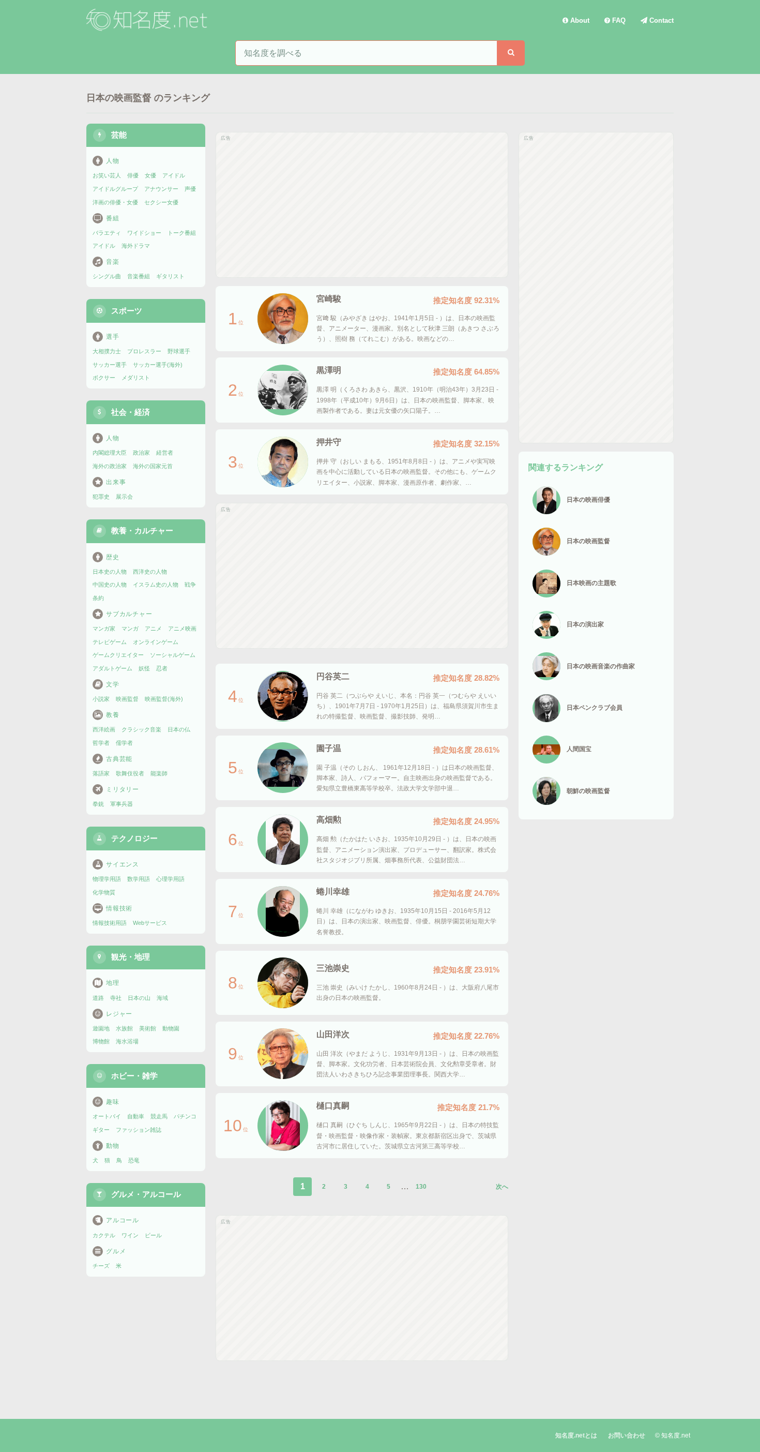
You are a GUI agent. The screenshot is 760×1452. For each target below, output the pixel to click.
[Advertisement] (362, 204)
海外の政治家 (110, 466)
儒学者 (124, 743)
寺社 (115, 998)
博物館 (101, 1041)
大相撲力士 (107, 351)
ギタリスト (170, 276)
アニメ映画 (182, 628)
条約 (98, 598)
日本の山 (139, 998)
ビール (153, 1235)
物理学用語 (107, 879)
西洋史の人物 (150, 571)
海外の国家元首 (153, 466)
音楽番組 (138, 276)
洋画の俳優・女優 (115, 202)
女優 (150, 175)
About (578, 20)
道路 (98, 998)
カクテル (104, 1235)
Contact (660, 20)
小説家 (101, 699)
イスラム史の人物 (155, 584)
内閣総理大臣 (110, 453)
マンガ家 (104, 628)
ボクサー (104, 378)
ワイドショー (144, 233)
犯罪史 (101, 496)
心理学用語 (170, 879)
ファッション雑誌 (138, 1130)
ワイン (130, 1235)
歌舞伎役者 (130, 773)
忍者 (162, 668)
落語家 (101, 773)
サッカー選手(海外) (158, 365)
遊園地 (101, 1028)
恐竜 (134, 1160)
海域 (162, 998)
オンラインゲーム (155, 642)
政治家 (141, 453)
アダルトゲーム (112, 668)
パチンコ (185, 1116)
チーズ (101, 1266)
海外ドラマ (135, 246)
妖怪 (144, 668)
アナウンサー (161, 189)
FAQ (618, 20)
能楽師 (159, 773)
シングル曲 (107, 276)
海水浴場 (127, 1041)
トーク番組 (182, 233)
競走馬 (159, 1116)
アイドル (173, 175)
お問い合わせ (626, 1435)
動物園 (170, 1028)
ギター (101, 1130)
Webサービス (150, 923)
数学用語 (138, 879)
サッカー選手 (110, 365)
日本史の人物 (110, 571)
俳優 (133, 175)
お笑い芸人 (107, 175)
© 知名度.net (672, 1435)
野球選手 (179, 351)
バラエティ (107, 233)
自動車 (135, 1116)
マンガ (130, 628)
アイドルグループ (115, 189)
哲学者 (101, 743)
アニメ (153, 628)
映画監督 (127, 699)
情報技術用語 (110, 923)
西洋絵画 (104, 729)
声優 (190, 189)
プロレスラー (144, 351)
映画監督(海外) (164, 699)
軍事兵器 (121, 804)
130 (421, 1186)
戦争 (190, 584)
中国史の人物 (110, 584)
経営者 (164, 453)
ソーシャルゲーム (172, 655)
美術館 (147, 1028)
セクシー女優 (161, 202)
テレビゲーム (110, 642)
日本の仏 (179, 729)
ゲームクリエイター (118, 655)
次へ (502, 1186)
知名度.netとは (576, 1435)
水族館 (124, 1028)
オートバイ (107, 1116)
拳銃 (98, 804)
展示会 (124, 496)
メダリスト (135, 378)
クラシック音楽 (141, 729)
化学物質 (104, 892)
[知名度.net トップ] (148, 20)
